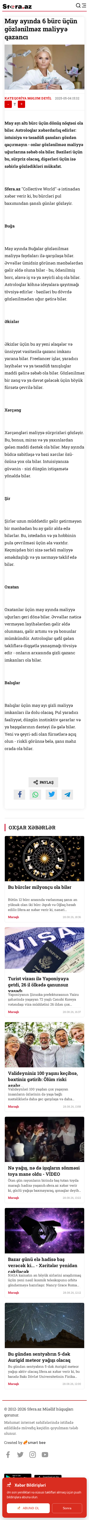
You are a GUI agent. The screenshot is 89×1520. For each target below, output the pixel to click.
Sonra (67, 1508)
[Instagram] (33, 1455)
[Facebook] (8, 1455)
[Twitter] (20, 1455)
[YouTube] (45, 1455)
